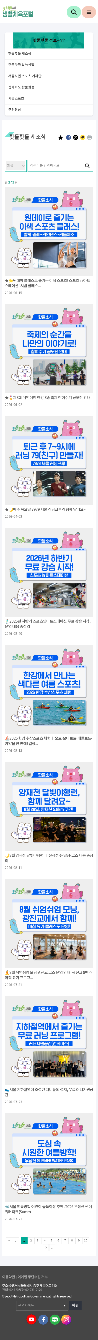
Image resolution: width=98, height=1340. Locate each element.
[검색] (74, 12)
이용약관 (8, 1277)
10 (85, 1240)
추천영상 (14, 110)
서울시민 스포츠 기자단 (24, 76)
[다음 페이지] (46, 1247)
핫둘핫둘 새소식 (19, 54)
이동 (75, 1305)
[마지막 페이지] (52, 1247)
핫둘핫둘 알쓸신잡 (21, 65)
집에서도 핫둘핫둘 (21, 87)
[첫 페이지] (9, 1240)
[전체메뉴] (89, 12)
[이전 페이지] (15, 1240)
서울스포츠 (16, 99)
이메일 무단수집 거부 (33, 1277)
